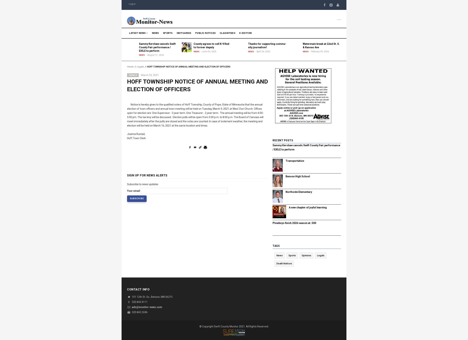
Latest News (137, 33)
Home (130, 66)
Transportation (295, 160)
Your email (133, 190)
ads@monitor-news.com (146, 307)
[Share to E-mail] (195, 147)
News (155, 33)
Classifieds (227, 33)
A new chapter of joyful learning (308, 207)
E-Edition (245, 33)
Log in (132, 4)
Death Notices (284, 263)
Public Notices (205, 33)
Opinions (306, 255)
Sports (168, 33)
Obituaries (184, 33)
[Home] (150, 20)
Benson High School (298, 176)
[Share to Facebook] (190, 147)
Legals (140, 66)
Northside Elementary (299, 191)
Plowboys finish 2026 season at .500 (294, 223)
